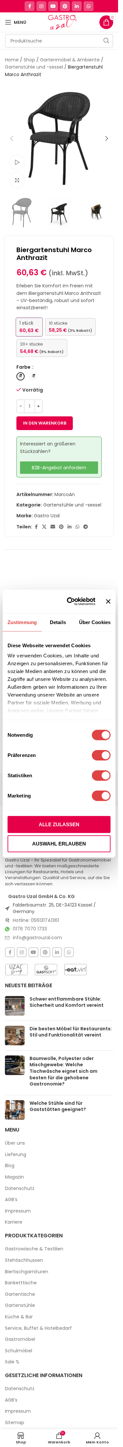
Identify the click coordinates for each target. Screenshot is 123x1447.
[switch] (101, 755)
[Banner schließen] (108, 601)
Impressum (18, 1211)
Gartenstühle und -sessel (34, 67)
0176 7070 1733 (30, 928)
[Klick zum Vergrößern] (17, 180)
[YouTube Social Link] (53, 6)
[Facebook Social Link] (29, 6)
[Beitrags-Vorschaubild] (15, 1006)
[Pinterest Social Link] (65, 6)
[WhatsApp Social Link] (88, 6)
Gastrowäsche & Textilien (34, 1249)
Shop (29, 59)
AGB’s (11, 1200)
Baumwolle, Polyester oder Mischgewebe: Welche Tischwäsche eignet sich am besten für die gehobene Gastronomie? (63, 1071)
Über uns (15, 1143)
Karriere (13, 1222)
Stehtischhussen (24, 1260)
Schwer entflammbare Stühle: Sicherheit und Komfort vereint (67, 1002)
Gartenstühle (20, 1305)
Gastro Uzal (47, 515)
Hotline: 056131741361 (36, 920)
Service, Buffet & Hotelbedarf (38, 1328)
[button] (11, 138)
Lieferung (15, 1154)
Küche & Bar (19, 1317)
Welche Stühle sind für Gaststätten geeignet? (58, 1106)
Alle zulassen (59, 824)
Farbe (23, 367)
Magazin (14, 1177)
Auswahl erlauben (59, 843)
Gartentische (20, 1294)
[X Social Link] (44, 527)
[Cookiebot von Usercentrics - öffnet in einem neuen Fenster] (70, 601)
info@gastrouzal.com (37, 937)
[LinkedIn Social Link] (77, 6)
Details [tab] (58, 622)
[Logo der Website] (62, 22)
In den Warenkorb (44, 423)
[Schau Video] (17, 162)
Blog (9, 1166)
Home (12, 59)
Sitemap (14, 1423)
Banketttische (21, 1283)
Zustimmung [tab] (22, 622)
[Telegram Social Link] (85, 527)
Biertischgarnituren (26, 1272)
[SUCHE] (106, 41)
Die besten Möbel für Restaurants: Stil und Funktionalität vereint (71, 1031)
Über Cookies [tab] (95, 622)
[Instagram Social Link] (41, 6)
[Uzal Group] (16, 969)
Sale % (12, 1362)
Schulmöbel (18, 1351)
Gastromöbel (20, 1339)
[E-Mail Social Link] (53, 527)
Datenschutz (19, 1188)
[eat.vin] (75, 969)
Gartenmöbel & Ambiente (70, 59)
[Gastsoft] (45, 969)
